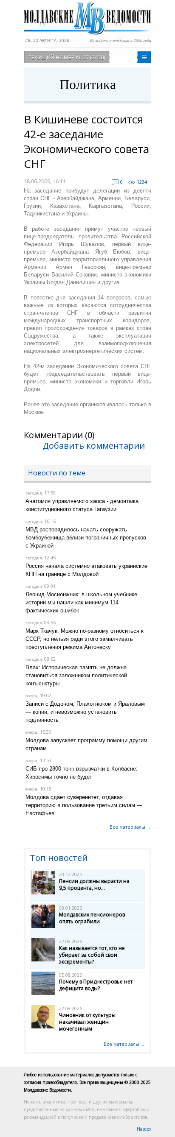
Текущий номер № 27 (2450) (66, 57)
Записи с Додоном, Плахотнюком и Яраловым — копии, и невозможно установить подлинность (85, 712)
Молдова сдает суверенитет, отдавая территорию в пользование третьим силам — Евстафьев (83, 805)
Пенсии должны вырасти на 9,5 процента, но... (94, 884)
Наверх (144, 1129)
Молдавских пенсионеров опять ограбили (92, 918)
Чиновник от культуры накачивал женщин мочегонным (87, 1021)
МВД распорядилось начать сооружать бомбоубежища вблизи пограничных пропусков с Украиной (85, 537)
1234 (142, 182)
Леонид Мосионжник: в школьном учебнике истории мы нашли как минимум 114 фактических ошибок (81, 602)
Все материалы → (130, 827)
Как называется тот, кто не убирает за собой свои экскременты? (92, 954)
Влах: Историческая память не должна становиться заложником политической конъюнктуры (76, 675)
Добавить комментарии (93, 445)
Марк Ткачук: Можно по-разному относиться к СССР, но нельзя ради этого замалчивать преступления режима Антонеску (84, 639)
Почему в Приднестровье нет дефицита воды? (96, 985)
